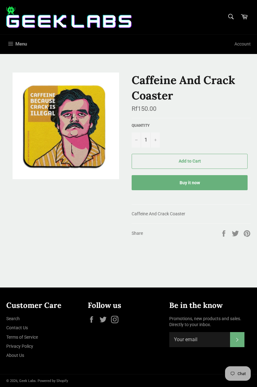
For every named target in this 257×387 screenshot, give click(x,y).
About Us (15, 355)
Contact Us (17, 327)
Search (13, 318)
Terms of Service (22, 337)
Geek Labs (27, 381)
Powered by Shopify (53, 381)
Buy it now (190, 182)
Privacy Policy (19, 346)
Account (242, 43)
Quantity (140, 125)
